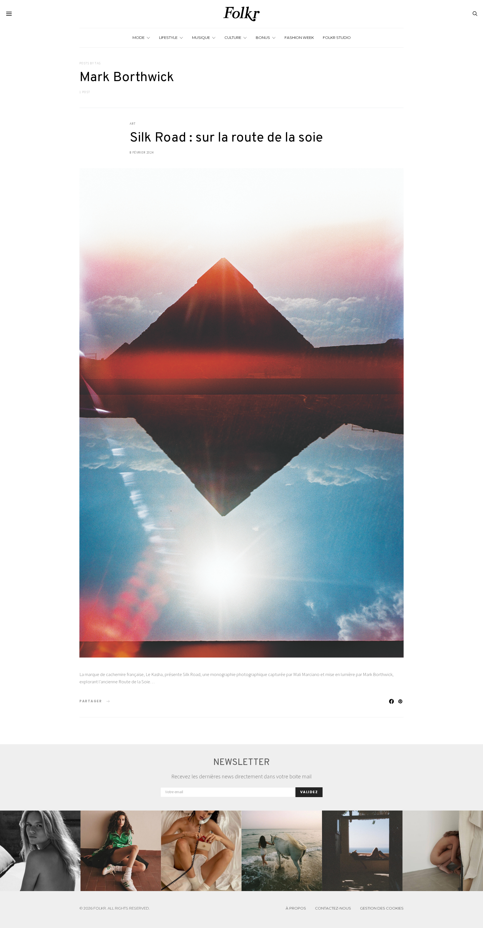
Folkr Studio (337, 37)
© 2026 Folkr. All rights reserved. (114, 908)
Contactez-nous (333, 908)
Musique (201, 37)
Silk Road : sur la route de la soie (226, 138)
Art (133, 124)
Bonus (263, 37)
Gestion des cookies (382, 908)
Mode (138, 37)
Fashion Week (299, 37)
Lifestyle (168, 37)
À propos (296, 908)
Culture (232, 37)
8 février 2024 (141, 152)
